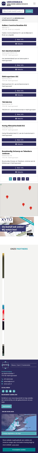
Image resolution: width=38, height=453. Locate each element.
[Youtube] (10, 391)
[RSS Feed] (14, 391)
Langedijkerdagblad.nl (14, 2)
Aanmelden (6, 406)
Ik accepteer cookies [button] (19, 449)
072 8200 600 (8, 379)
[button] (7, 197)
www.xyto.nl (8, 384)
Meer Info (20, 39)
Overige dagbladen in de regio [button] (11, 433)
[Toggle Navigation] (34, 3)
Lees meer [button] (15, 445)
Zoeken (29, 11)
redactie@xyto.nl (9, 381)
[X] (7, 391)
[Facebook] (3, 391)
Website (20, 44)
